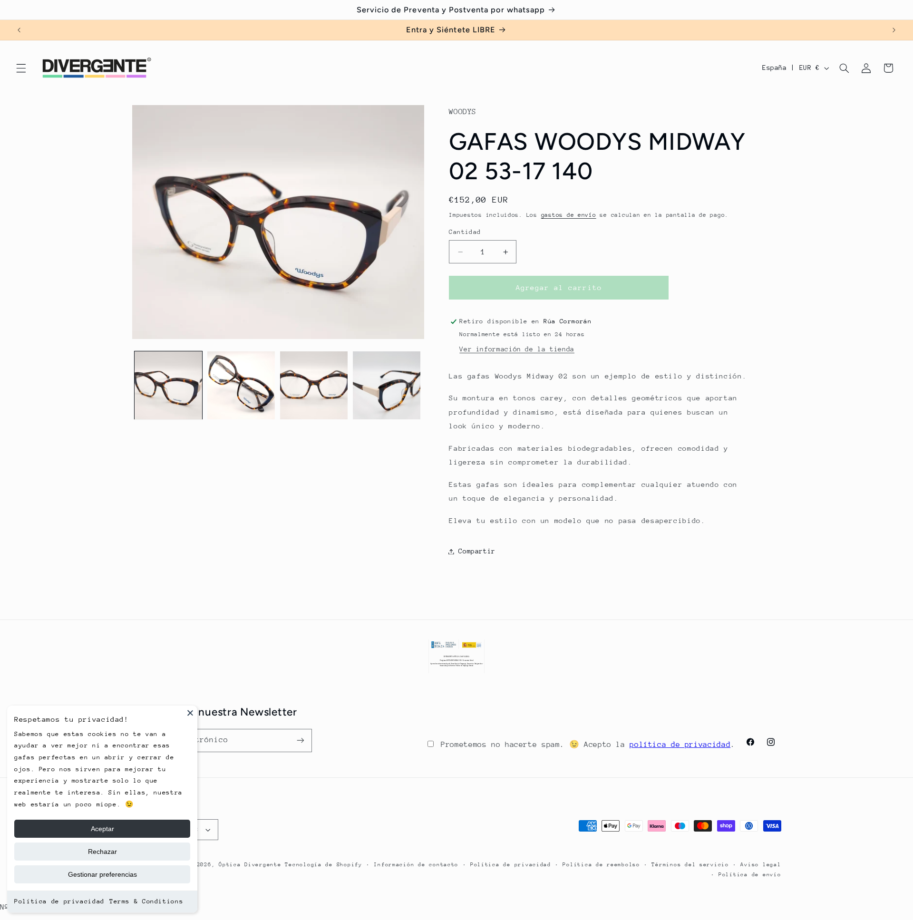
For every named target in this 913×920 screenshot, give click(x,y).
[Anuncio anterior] (19, 29)
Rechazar (102, 851)
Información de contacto (416, 865)
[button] (21, 68)
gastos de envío (568, 215)
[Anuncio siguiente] (894, 29)
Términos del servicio (689, 865)
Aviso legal (760, 865)
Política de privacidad (59, 901)
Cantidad (465, 232)
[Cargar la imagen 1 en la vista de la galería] (169, 385)
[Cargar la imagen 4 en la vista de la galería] (387, 385)
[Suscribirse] (300, 740)
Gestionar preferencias (102, 874)
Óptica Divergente (250, 865)
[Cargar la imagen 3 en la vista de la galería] (314, 385)
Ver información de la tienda (516, 349)
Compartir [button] (476, 551)
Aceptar (102, 829)
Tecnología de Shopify (323, 865)
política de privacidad (680, 744)
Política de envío (750, 875)
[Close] (190, 713)
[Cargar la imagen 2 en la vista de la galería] (241, 385)
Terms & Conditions (146, 901)
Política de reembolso (601, 865)
